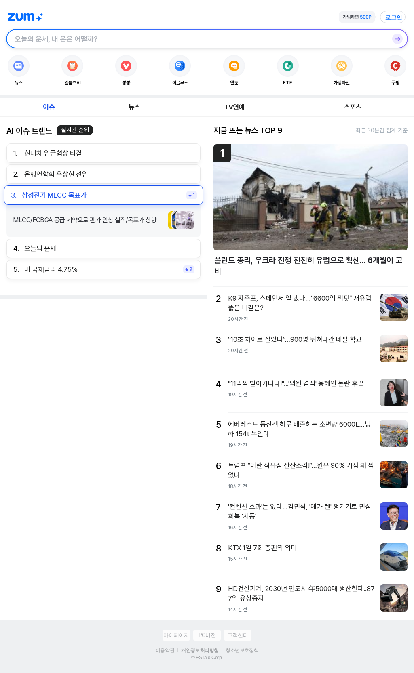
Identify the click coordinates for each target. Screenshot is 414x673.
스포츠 (352, 107)
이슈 (48, 107)
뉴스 (134, 107)
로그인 (393, 17)
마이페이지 (176, 635)
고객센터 (238, 635)
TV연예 (234, 107)
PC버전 (207, 635)
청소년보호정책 (242, 650)
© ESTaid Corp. (207, 657)
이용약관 (165, 650)
